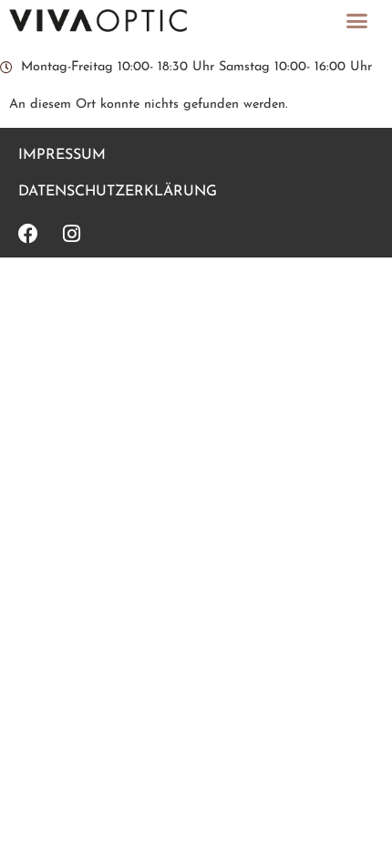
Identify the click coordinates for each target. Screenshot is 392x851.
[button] (357, 21)
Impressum (62, 155)
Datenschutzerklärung (117, 191)
